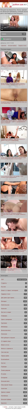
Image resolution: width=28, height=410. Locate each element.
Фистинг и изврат (13, 312)
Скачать (13, 34)
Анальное (13, 308)
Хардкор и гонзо (22, 45)
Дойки (5, 407)
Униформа (13, 316)
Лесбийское (13, 395)
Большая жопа (13, 381)
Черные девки (13, 356)
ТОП (13, 279)
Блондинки (13, 377)
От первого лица (13, 341)
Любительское (13, 305)
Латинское (13, 334)
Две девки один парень (13, 297)
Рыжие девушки (13, 370)
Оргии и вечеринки (13, 319)
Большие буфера (12, 45)
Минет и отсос (13, 345)
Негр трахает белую (13, 385)
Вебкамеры (13, 326)
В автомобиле (13, 359)
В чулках (13, 374)
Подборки (13, 366)
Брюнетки (3, 45)
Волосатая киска (13, 330)
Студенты (13, 283)
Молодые (13, 301)
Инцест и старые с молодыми (13, 290)
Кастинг (13, 363)
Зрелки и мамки (13, 392)
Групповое (13, 323)
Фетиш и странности (13, 348)
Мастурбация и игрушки (13, 337)
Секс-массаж (13, 352)
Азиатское (13, 388)
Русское (13, 286)
